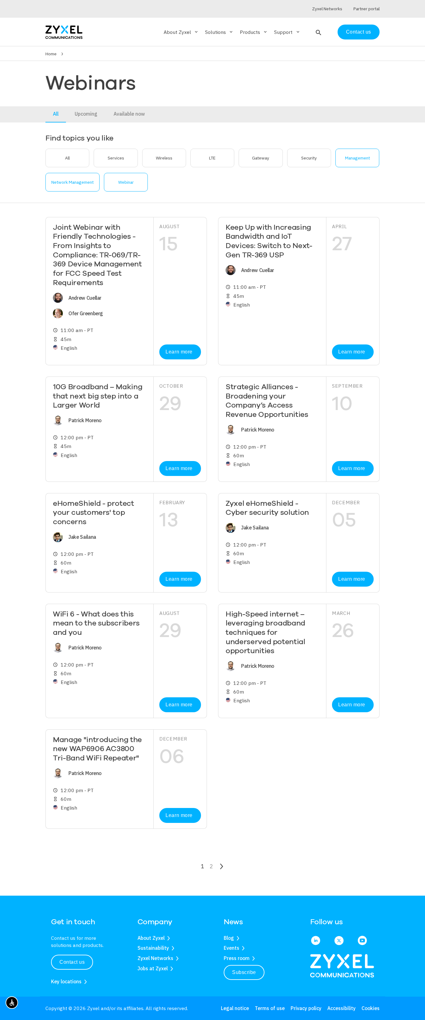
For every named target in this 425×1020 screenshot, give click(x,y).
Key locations (66, 981)
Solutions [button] (219, 32)
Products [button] (254, 32)
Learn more (179, 351)
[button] (318, 32)
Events (231, 948)
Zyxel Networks (155, 958)
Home (51, 54)
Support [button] (287, 32)
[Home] (63, 31)
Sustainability (153, 948)
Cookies (371, 1008)
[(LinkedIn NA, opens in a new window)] (315, 941)
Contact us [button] (72, 962)
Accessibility (341, 1008)
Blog (229, 938)
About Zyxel (151, 938)
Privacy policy (306, 1008)
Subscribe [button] (244, 972)
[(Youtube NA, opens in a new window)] (362, 941)
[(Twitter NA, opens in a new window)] (338, 941)
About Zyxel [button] (181, 32)
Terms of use (270, 1008)
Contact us (358, 32)
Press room (237, 958)
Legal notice (235, 1008)
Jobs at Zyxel (153, 968)
